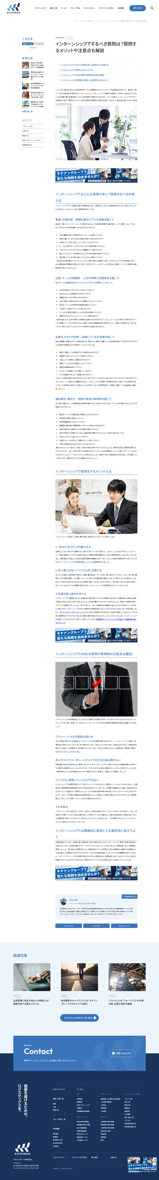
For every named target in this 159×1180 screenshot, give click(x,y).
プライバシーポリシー (67, 1169)
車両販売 (103, 1137)
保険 (102, 1140)
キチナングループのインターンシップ (73, 612)
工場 (54, 1107)
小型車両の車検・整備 (107, 1128)
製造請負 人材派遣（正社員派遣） (111, 1099)
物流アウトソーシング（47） (31, 140)
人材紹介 (103, 1105)
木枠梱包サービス (82, 1140)
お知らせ (113, 1157)
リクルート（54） (27, 126)
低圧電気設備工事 (130, 1127)
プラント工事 (128, 1099)
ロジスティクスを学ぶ (79, 1157)
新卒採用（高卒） (58, 1143)
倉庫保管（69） (27, 145)
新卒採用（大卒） (58, 1140)
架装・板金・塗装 (105, 1131)
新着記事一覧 (27, 111)
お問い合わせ (137, 8)
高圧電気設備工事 (130, 1123)
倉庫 (54, 1104)
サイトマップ (56, 1169)
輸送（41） (25, 135)
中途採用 (56, 1146)
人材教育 (103, 1111)
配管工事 (127, 1105)
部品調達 (103, 1134)
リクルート (70, 38)
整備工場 (56, 1110)
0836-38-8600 (21, 1168)
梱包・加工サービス (82, 1134)
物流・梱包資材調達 (83, 1122)
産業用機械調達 (82, 1131)
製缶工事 (127, 1102)
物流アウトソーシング (83, 1105)
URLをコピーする (124, 926)
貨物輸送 (79, 1099)
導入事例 (94, 1157)
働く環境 (55, 1134)
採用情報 (56, 1128)
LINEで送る (96, 926)
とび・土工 (128, 1120)
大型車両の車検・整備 (107, 1122)
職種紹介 (56, 1137)
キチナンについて (59, 1089)
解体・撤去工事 (129, 1117)
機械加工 (127, 1108)
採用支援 (103, 1108)
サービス (80, 1089)
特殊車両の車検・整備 (107, 1125)
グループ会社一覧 (59, 1119)
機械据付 (127, 1111)
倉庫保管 (79, 1102)
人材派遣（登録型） (106, 1102)
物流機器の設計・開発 (83, 1125)
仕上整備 (127, 1114)
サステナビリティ (58, 1157)
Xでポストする (68, 926)
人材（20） (25, 131)
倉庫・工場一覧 (58, 1098)
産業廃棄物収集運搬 (83, 1111)
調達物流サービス (82, 1137)
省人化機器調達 (82, 1128)
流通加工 (79, 1108)
